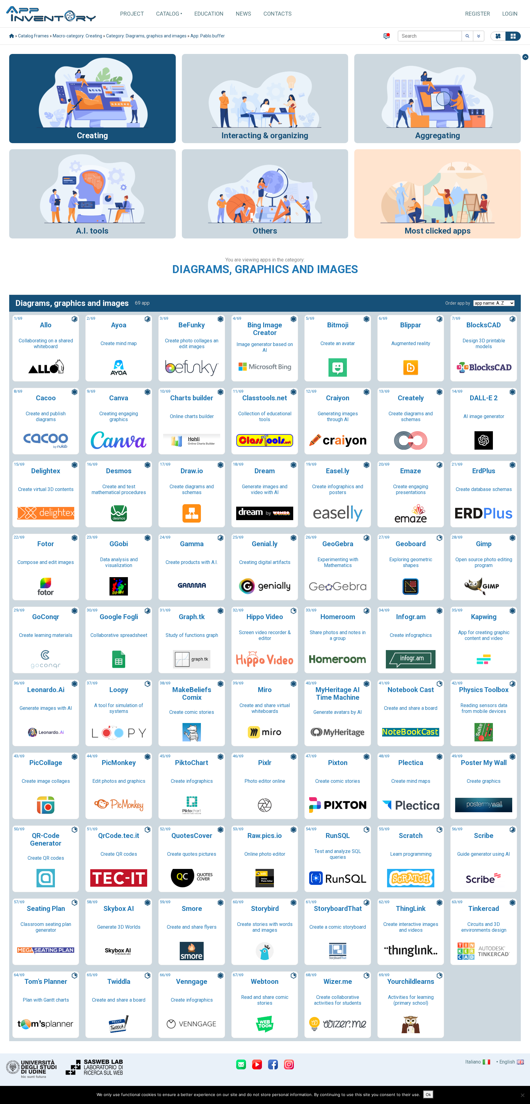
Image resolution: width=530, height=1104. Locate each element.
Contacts (277, 13)
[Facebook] (273, 1064)
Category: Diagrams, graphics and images (146, 35)
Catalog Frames (33, 35)
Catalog (167, 13)
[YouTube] (257, 1064)
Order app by (457, 303)
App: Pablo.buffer (207, 35)
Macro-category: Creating (77, 35)
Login (510, 13)
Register (477, 13)
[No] (522, 1095)
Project (132, 13)
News (243, 13)
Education (209, 13)
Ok (428, 1094)
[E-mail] (241, 1064)
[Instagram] (289, 1064)
